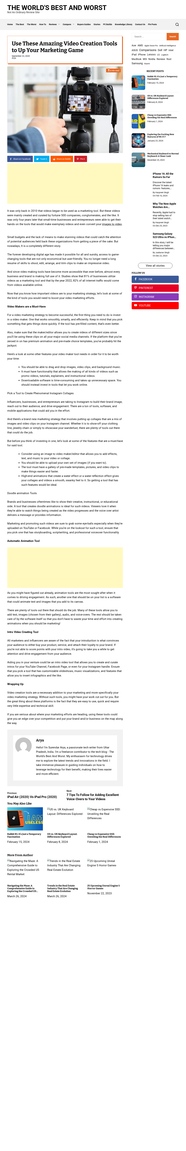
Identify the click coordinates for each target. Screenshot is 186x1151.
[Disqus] (65, 948)
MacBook (136, 59)
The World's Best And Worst (57, 7)
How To (42, 24)
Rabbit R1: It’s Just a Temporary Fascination (162, 77)
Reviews (53, 24)
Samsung (137, 63)
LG (158, 54)
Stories (97, 24)
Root (169, 59)
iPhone (142, 54)
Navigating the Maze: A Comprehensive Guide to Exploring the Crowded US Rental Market (21, 889)
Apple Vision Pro (151, 46)
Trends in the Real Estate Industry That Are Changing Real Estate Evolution (62, 888)
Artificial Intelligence (167, 46)
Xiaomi (147, 64)
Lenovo (151, 54)
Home (10, 24)
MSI (145, 59)
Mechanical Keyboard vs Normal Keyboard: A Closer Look (163, 154)
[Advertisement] (65, 183)
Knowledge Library (123, 24)
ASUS (135, 50)
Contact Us (140, 24)
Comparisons (147, 50)
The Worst (31, 24)
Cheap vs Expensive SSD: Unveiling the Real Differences (104, 835)
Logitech (164, 55)
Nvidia (151, 58)
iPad (134, 54)
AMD (140, 45)
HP (165, 50)
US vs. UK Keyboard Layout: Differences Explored (62, 835)
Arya (14, 58)
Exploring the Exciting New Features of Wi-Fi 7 (160, 135)
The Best (20, 24)
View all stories (155, 265)
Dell (160, 50)
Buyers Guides (84, 24)
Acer (134, 45)
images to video (112, 224)
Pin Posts (152, 24)
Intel (171, 50)
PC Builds (107, 24)
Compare (67, 24)
